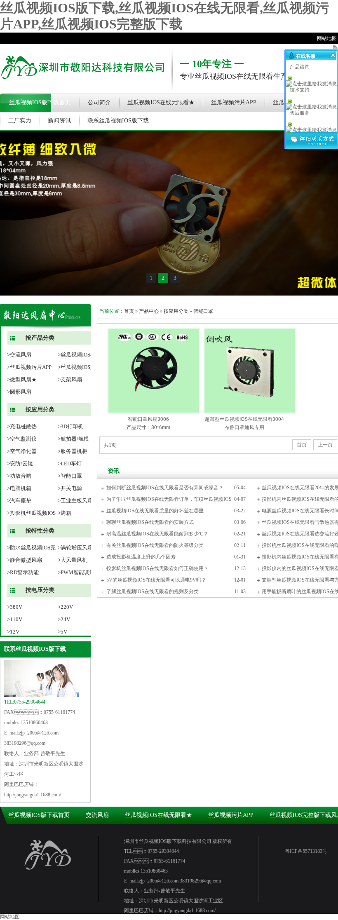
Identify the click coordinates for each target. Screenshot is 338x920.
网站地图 (10, 917)
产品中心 (149, 311)
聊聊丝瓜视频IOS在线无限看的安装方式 (150, 522)
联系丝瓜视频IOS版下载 (118, 120)
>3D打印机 (70, 426)
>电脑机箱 (19, 488)
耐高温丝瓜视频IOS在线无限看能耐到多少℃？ (157, 534)
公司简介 (99, 102)
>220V (65, 607)
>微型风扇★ (22, 379)
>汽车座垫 (19, 501)
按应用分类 (176, 311)
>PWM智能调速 (76, 572)
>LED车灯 (70, 463)
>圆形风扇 (19, 392)
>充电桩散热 (22, 426)
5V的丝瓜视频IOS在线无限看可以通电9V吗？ (156, 580)
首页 (129, 311)
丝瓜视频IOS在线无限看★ (161, 102)
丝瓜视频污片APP (233, 102)
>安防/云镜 (20, 463)
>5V (62, 632)
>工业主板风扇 (75, 501)
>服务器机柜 (72, 451)
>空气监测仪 (22, 439)
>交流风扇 (19, 355)
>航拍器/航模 (73, 439)
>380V (14, 607)
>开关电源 (70, 488)
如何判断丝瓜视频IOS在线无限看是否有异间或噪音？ (164, 488)
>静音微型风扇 (24, 560)
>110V (14, 619)
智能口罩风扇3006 (148, 419)
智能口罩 (203, 311)
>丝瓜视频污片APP (29, 367)
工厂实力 (19, 120)
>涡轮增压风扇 (75, 547)
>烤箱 (64, 513)
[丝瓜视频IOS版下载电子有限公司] (82, 84)
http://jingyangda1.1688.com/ (32, 795)
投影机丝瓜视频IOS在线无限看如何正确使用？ (157, 568)
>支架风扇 (70, 379)
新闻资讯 (59, 120)
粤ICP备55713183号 (306, 851)
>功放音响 (19, 476)
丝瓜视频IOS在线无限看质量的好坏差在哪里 (155, 511)
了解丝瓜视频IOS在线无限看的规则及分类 (152, 591)
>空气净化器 (22, 451)
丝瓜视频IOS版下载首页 (39, 102)
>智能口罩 (70, 476)
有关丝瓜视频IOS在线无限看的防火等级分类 (155, 545)
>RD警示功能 (23, 572)
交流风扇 (97, 815)
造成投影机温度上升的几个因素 (141, 557)
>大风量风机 (72, 560)
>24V (64, 619)
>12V (13, 632)
